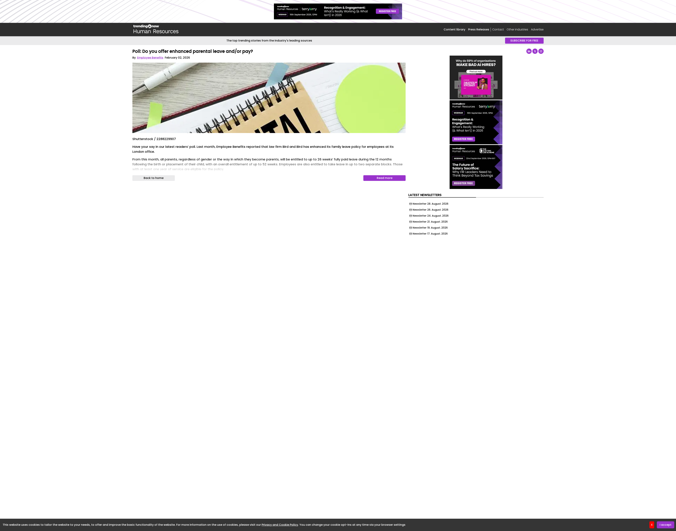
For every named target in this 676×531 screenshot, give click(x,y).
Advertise (537, 29)
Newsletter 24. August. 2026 (431, 215)
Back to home (154, 178)
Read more (384, 178)
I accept (665, 525)
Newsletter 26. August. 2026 (430, 209)
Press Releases (478, 29)
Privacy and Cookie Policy (280, 525)
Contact (498, 29)
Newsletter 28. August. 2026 (430, 204)
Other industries (517, 29)
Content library (454, 29)
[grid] (476, 217)
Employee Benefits (150, 58)
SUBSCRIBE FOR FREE (524, 41)
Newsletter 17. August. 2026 (430, 233)
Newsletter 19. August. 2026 (430, 227)
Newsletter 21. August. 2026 (430, 221)
